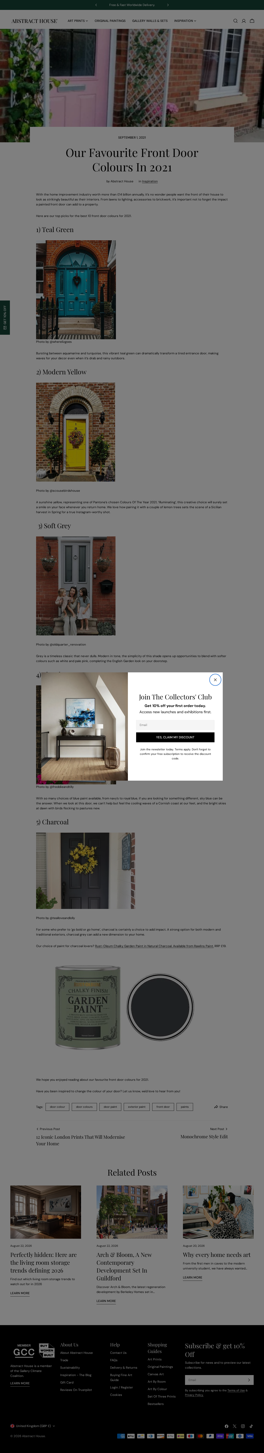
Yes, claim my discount (175, 737)
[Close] (215, 680)
